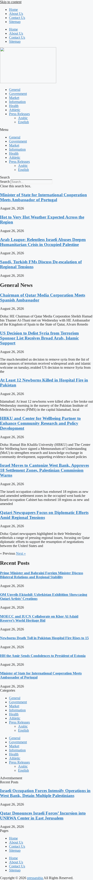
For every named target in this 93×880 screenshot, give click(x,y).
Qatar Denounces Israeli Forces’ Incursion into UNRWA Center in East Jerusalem (43, 815)
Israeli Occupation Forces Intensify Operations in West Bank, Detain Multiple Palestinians (45, 793)
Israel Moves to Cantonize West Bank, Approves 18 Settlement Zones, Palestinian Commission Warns (44, 470)
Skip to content (10, 2)
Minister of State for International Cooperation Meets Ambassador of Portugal (43, 197)
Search (5, 181)
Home (13, 9)
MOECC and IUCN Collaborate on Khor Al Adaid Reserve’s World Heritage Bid (39, 618)
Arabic (23, 118)
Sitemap (15, 22)
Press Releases (19, 114)
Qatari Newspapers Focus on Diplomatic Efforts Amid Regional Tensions (44, 515)
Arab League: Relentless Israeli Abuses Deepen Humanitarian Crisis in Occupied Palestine (43, 242)
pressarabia (35, 878)
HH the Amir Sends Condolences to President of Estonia (43, 656)
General (14, 90)
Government (18, 94)
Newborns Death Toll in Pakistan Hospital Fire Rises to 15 (44, 638)
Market (14, 98)
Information (17, 102)
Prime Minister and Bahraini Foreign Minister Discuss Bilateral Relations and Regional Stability (41, 575)
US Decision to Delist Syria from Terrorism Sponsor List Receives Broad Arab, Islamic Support (39, 338)
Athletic (14, 110)
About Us (16, 14)
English (23, 122)
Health (14, 106)
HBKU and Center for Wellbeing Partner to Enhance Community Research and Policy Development (40, 423)
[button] (46, 130)
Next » (21, 553)
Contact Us (17, 18)
